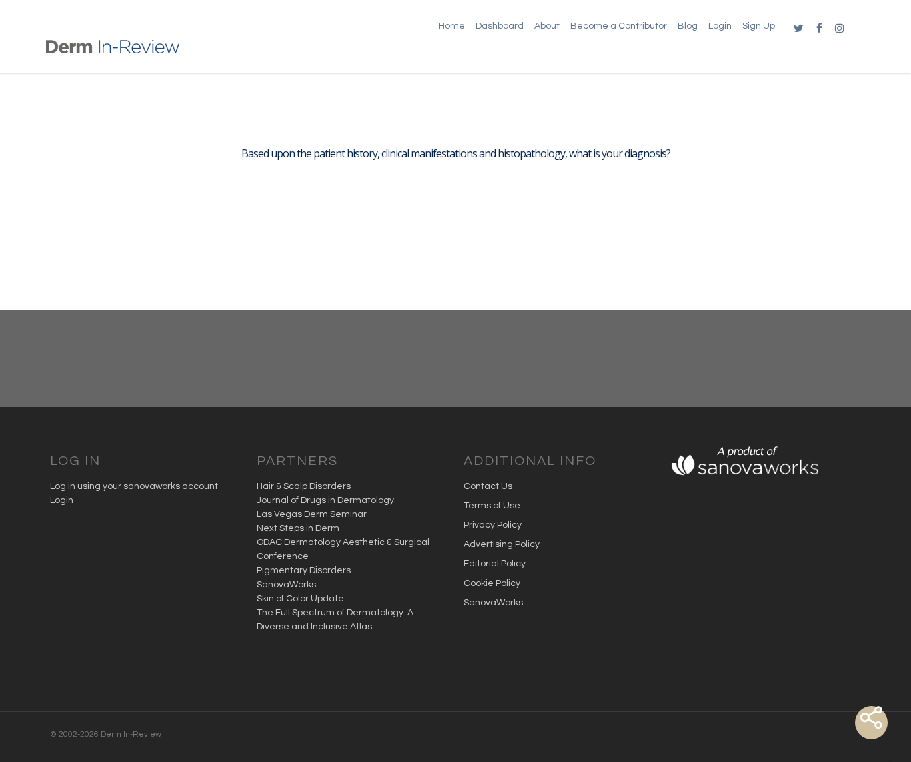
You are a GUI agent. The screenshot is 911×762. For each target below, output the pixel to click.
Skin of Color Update (300, 598)
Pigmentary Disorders (304, 570)
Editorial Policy (495, 563)
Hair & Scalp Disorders (304, 486)
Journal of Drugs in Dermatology (325, 500)
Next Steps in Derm (298, 528)
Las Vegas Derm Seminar (312, 514)
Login (61, 500)
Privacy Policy (493, 525)
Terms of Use (492, 505)
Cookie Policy (492, 583)
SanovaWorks (286, 584)
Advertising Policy (502, 544)
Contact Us (488, 486)
